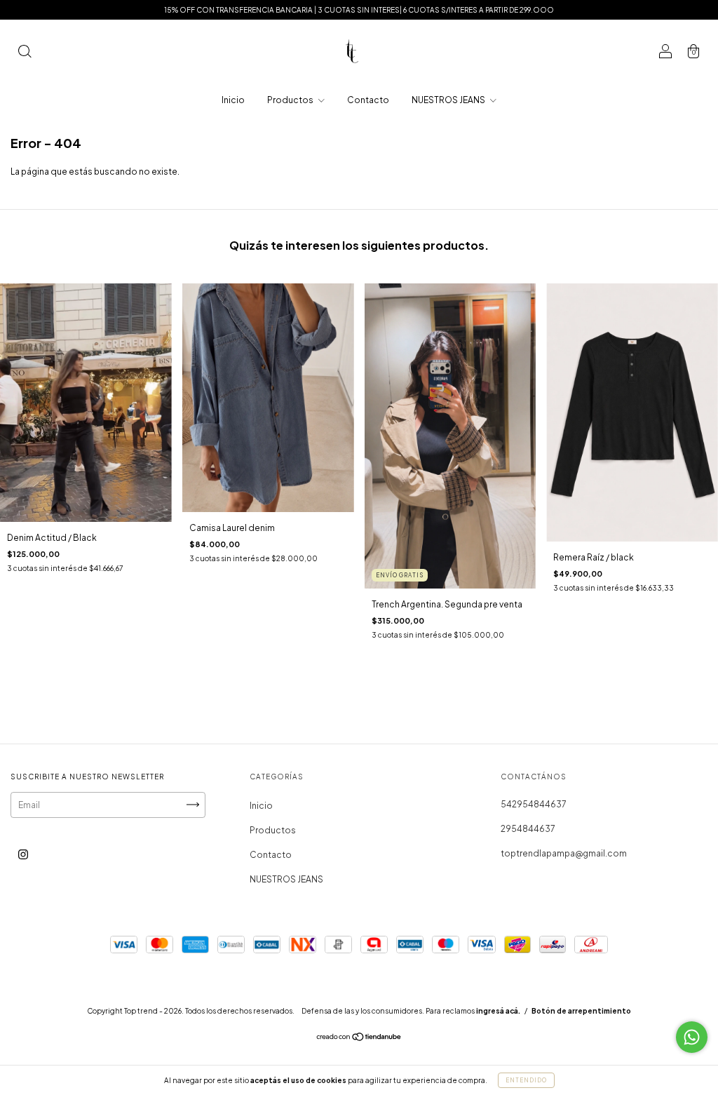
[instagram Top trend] (23, 854)
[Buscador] (25, 53)
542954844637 (534, 804)
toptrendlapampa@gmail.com (564, 853)
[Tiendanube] (359, 1038)
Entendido (526, 1080)
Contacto (368, 100)
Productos (291, 100)
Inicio (233, 100)
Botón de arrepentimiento (581, 1011)
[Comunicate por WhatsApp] (691, 1037)
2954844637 (528, 829)
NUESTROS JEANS (449, 100)
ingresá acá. (498, 1011)
